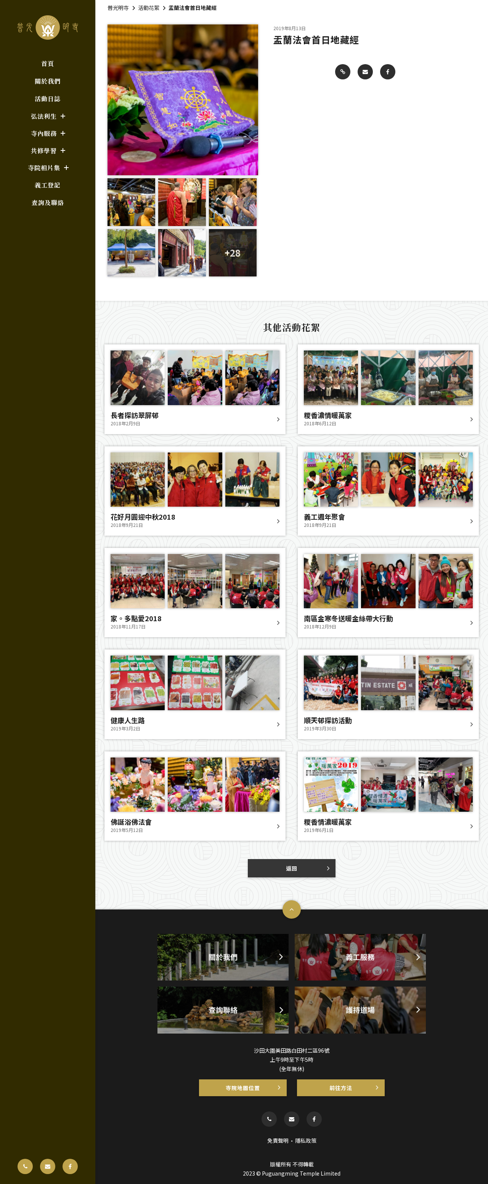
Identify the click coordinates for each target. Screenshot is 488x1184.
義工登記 (48, 185)
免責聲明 (278, 1140)
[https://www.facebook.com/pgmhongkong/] (70, 1166)
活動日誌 (48, 98)
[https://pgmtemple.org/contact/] (47, 1166)
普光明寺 (118, 7)
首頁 (47, 63)
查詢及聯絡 (48, 202)
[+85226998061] (25, 1166)
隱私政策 (305, 1140)
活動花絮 (148, 7)
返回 (291, 868)
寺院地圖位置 (243, 1088)
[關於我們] (223, 957)
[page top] (292, 909)
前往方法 (340, 1088)
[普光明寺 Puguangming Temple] (47, 27)
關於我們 (48, 81)
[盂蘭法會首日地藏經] (342, 71)
